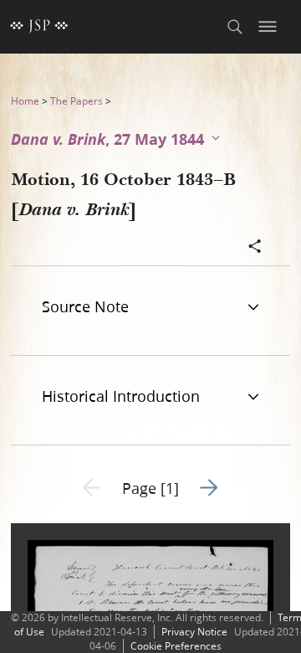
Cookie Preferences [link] (176, 646)
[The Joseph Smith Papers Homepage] (39, 26)
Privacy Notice (194, 632)
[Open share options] (255, 248)
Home (25, 101)
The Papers (76, 101)
